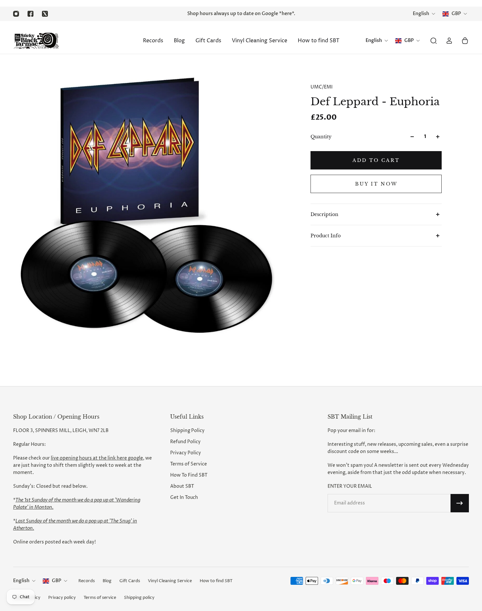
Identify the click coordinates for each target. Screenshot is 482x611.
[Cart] (465, 40)
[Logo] (36, 40)
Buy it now (376, 184)
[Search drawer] (433, 40)
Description (324, 214)
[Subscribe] (460, 503)
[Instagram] (16, 14)
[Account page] (449, 40)
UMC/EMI (321, 87)
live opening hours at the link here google (97, 458)
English (21, 581)
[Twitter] (45, 14)
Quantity (321, 137)
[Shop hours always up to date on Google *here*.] (241, 13)
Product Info (326, 236)
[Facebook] (30, 14)
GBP (56, 581)
